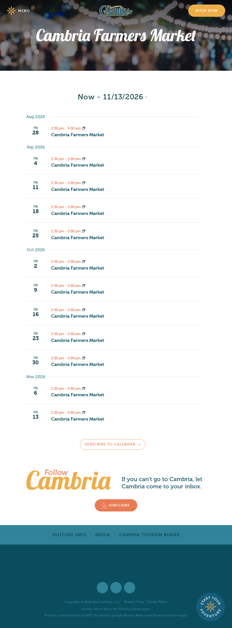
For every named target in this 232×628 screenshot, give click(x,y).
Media (102, 534)
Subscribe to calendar (110, 444)
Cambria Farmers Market (77, 134)
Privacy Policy (134, 602)
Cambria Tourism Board (149, 534)
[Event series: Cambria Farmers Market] (83, 128)
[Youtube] (129, 587)
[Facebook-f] (102, 587)
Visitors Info (69, 534)
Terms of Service (165, 615)
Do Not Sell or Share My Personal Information (116, 609)
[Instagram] (116, 587)
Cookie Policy (157, 602)
